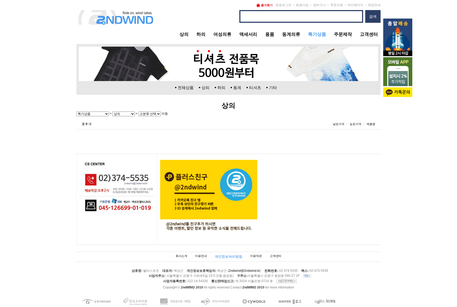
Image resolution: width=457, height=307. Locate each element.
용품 (269, 34)
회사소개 (181, 256)
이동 (164, 113)
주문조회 (336, 5)
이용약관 (256, 256)
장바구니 (319, 5)
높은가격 (355, 124)
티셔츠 (255, 87)
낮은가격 (338, 124)
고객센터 (369, 34)
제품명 (371, 124)
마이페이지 (355, 5)
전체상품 (186, 87)
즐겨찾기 (266, 5)
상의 (184, 34)
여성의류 (222, 34)
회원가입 (302, 5)
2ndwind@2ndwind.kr (244, 271)
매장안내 (374, 5)
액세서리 (248, 34)
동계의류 (291, 34)
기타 (273, 87)
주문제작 (343, 34)
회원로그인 (283, 5)
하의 (200, 34)
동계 (237, 87)
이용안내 (201, 256)
